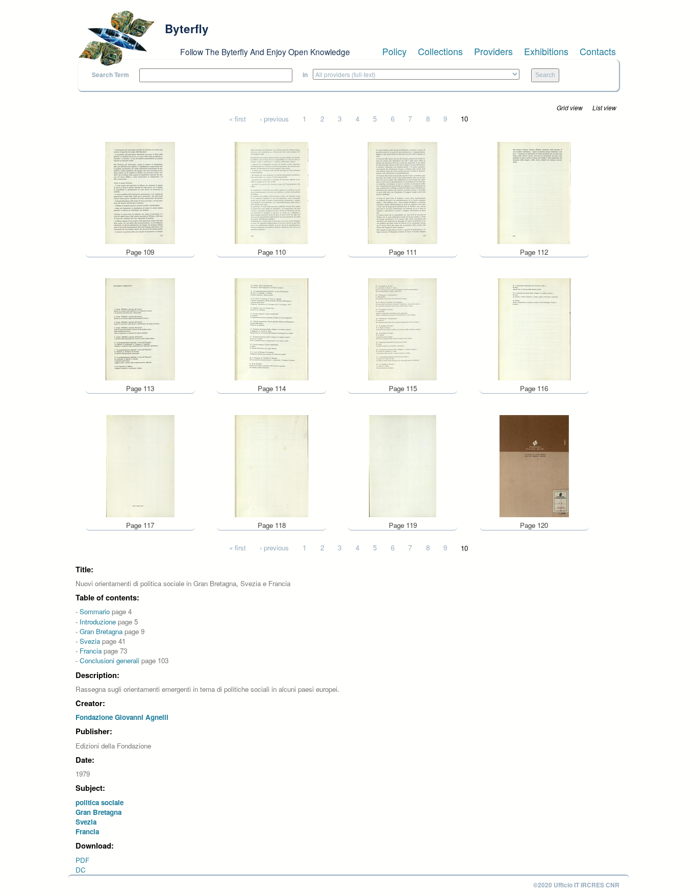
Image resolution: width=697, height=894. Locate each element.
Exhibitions (546, 51)
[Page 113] (140, 328)
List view (604, 107)
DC (81, 870)
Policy (394, 51)
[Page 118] (271, 465)
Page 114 (272, 388)
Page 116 (534, 388)
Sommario (95, 611)
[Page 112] (534, 192)
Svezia (90, 641)
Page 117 (140, 525)
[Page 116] (534, 328)
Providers (493, 51)
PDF (82, 860)
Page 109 (140, 252)
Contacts (598, 51)
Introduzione (98, 621)
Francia (91, 651)
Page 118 (272, 525)
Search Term (110, 74)
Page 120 (534, 525)
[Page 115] (402, 328)
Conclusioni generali (109, 660)
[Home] (116, 38)
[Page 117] (140, 465)
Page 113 (140, 388)
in (305, 74)
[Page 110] (271, 192)
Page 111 (403, 252)
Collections (440, 51)
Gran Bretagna (101, 631)
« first (237, 119)
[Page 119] (402, 465)
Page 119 (403, 525)
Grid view (570, 107)
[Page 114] (271, 328)
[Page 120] (534, 465)
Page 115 (403, 388)
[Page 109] (140, 192)
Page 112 (534, 252)
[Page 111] (402, 192)
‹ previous (274, 119)
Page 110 (272, 252)
